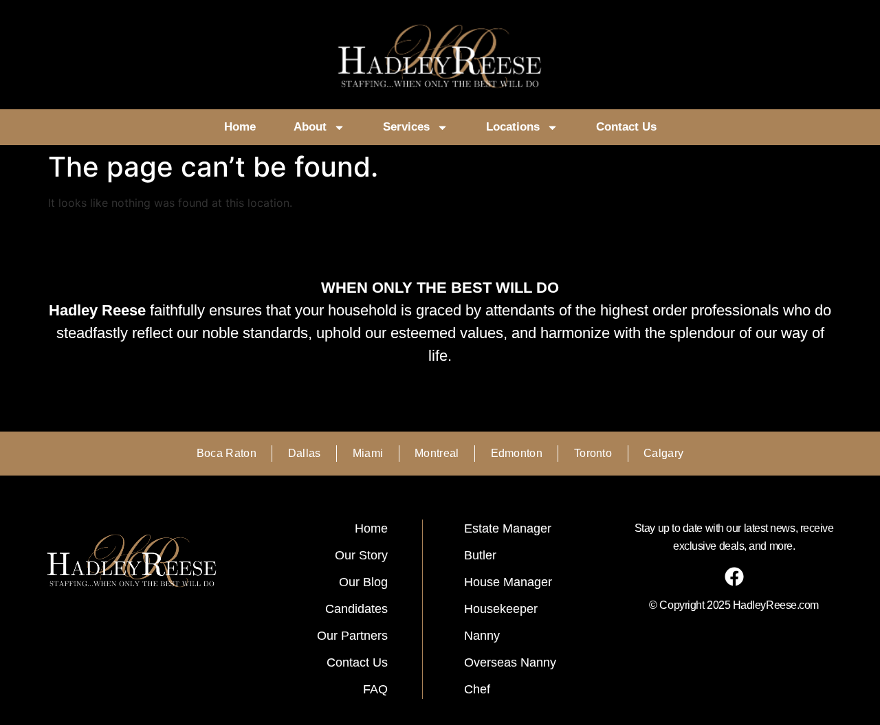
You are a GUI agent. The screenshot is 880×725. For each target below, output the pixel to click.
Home (240, 126)
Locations (513, 126)
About (310, 126)
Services (406, 126)
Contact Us (626, 126)
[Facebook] (734, 576)
